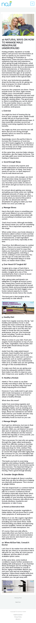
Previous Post (18, 598)
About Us (18, 619)
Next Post (18, 602)
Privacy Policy (18, 617)
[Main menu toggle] (32, 4)
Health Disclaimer (18, 615)
